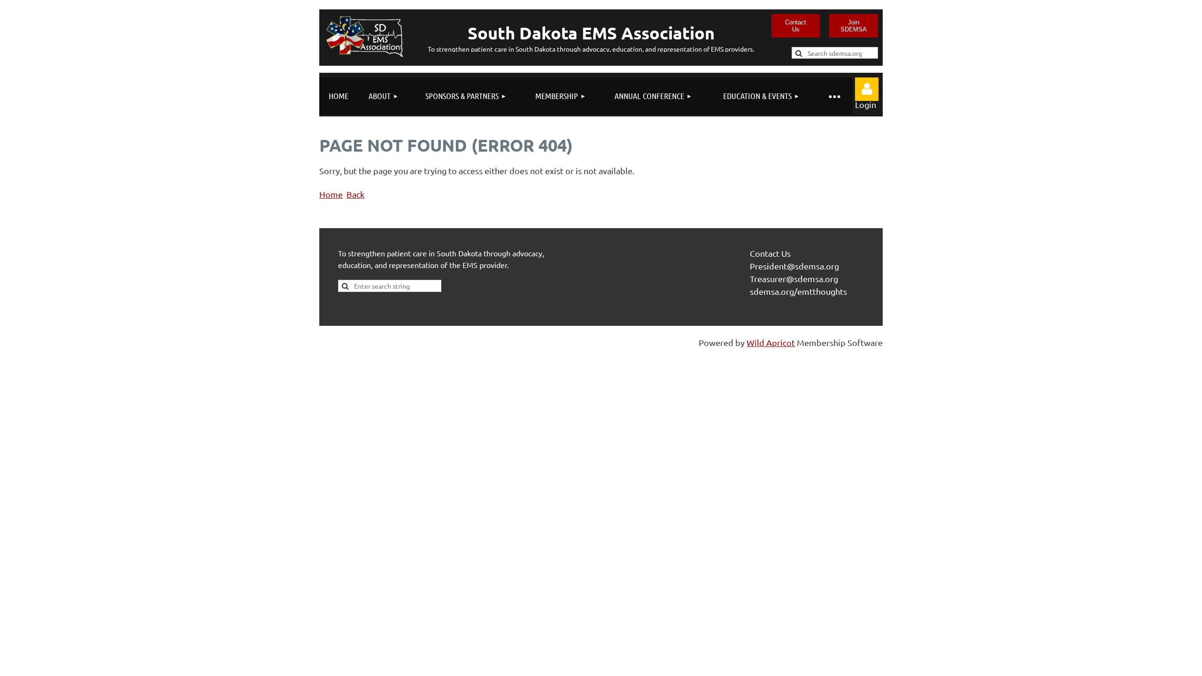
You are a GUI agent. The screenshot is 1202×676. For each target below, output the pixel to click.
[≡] (834, 96)
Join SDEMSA (853, 26)
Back (355, 194)
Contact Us (795, 26)
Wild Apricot (771, 342)
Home (331, 194)
